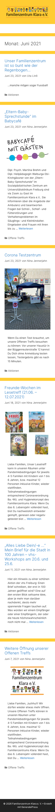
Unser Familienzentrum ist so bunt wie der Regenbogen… (25, 65)
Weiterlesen (26, 228)
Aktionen (13, 94)
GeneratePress (29, 807)
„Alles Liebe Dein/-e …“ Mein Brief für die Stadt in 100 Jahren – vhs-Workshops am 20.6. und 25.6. (27, 554)
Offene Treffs (16, 238)
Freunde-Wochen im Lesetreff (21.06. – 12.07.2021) (23, 392)
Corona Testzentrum (23, 255)
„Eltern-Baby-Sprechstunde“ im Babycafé (20, 116)
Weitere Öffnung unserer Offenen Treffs (27, 650)
